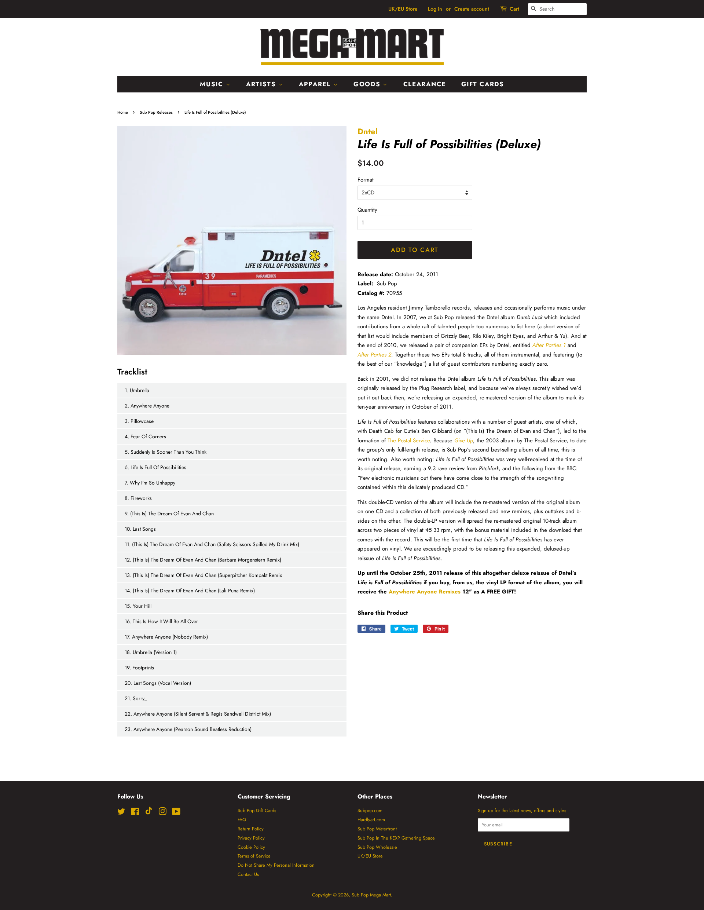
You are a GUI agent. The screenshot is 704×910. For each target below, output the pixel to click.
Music (212, 84)
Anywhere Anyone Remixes (425, 592)
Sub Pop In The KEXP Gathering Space (396, 837)
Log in (435, 8)
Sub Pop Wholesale (377, 847)
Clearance (424, 84)
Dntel (368, 131)
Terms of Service (254, 855)
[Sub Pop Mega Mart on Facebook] (135, 813)
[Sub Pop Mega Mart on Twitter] (121, 813)
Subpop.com (370, 810)
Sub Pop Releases (156, 112)
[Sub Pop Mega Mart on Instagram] (162, 813)
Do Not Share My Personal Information (276, 865)
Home (122, 112)
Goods (368, 84)
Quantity (367, 210)
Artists (262, 84)
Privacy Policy (251, 837)
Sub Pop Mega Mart (371, 894)
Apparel (316, 84)
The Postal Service (409, 440)
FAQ (242, 819)
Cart (514, 8)
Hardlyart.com (371, 819)
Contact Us (248, 874)
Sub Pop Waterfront (377, 828)
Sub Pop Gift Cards (257, 810)
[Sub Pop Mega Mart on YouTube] (176, 813)
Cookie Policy (251, 847)
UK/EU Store (403, 8)
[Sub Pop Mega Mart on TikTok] (149, 813)
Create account (471, 8)
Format (366, 180)
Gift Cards (482, 84)
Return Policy (251, 828)
